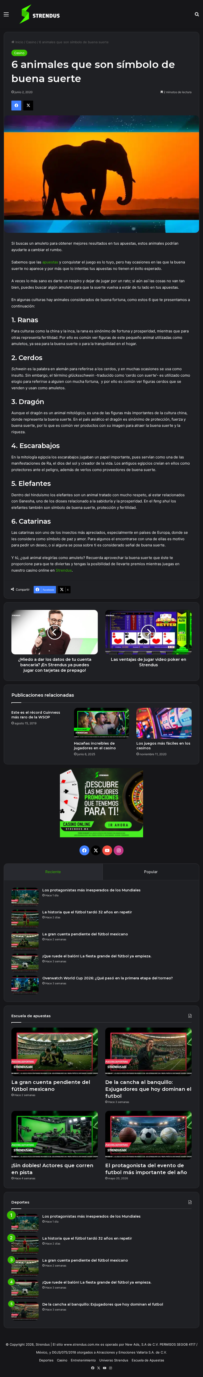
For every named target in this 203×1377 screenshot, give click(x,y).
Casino (31, 42)
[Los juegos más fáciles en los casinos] (164, 723)
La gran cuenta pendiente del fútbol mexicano (85, 934)
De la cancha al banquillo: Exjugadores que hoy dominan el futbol (148, 1089)
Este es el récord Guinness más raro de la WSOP (35, 714)
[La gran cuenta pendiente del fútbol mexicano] (25, 941)
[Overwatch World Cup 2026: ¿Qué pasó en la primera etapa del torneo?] (25, 985)
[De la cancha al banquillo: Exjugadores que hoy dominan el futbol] (148, 1052)
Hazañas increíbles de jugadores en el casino (95, 745)
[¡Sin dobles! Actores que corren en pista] (54, 1135)
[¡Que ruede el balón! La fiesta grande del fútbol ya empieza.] (25, 963)
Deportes (46, 1360)
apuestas (50, 262)
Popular (151, 871)
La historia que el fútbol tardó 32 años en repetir (87, 912)
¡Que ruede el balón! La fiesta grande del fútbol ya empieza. (96, 956)
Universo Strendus (113, 1360)
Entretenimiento (83, 1360)
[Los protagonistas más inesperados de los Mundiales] (25, 897)
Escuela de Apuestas (148, 1360)
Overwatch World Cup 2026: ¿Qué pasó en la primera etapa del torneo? (108, 978)
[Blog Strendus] (39, 14)
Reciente (53, 871)
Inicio (18, 42)
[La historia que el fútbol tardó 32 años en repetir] (25, 919)
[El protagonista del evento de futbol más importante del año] (148, 1135)
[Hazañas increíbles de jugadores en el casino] (101, 723)
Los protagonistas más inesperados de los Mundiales (91, 890)
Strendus (64, 570)
